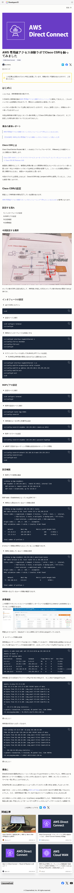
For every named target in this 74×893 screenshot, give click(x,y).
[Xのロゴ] (67, 883)
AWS (19, 60)
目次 (67, 7)
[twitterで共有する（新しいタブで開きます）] (70, 65)
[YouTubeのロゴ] (71, 883)
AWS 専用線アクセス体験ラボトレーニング (35, 99)
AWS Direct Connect (9, 60)
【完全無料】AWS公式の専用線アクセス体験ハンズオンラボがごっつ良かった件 (31, 137)
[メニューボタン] (3, 2)
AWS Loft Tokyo (34, 790)
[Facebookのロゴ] (62, 883)
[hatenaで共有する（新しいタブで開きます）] (63, 65)
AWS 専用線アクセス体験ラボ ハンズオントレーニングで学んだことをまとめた (31, 132)
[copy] (69, 311)
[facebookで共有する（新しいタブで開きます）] (67, 65)
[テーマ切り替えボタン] (72, 2)
